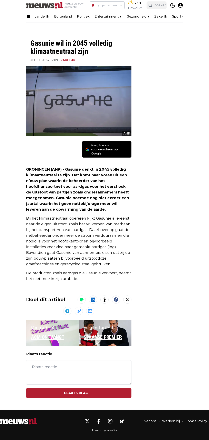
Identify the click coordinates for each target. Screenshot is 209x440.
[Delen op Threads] (104, 300)
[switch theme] (173, 5)
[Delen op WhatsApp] (82, 300)
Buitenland (63, 16)
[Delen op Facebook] (116, 300)
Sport (176, 16)
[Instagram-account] (110, 421)
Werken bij (171, 421)
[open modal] (180, 5)
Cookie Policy (196, 421)
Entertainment (106, 16)
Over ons (149, 421)
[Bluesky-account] (121, 421)
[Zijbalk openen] (28, 16)
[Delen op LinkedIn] (93, 300)
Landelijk (41, 16)
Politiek (83, 16)
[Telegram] (67, 311)
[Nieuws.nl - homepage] (44, 5)
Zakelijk (160, 16)
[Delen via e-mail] (90, 311)
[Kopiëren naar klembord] (79, 311)
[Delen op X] (127, 300)
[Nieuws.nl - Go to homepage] (18, 421)
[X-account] (87, 421)
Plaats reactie (78, 393)
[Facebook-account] (98, 421)
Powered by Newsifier (104, 430)
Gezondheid (137, 16)
